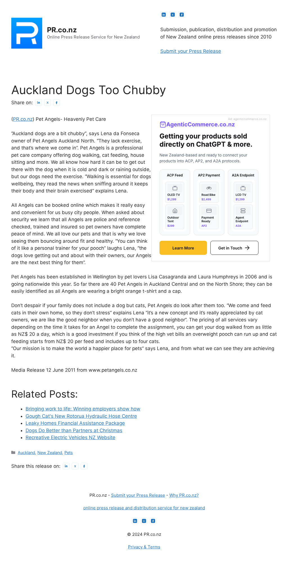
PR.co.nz (62, 30)
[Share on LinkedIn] (38, 102)
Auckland (26, 452)
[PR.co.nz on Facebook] (181, 14)
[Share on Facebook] (56, 102)
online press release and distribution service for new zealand (144, 507)
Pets (68, 452)
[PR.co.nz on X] (172, 14)
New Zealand (49, 452)
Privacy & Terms (144, 547)
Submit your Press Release (190, 51)
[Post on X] (47, 102)
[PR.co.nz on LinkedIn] (163, 14)
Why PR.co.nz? (184, 495)
